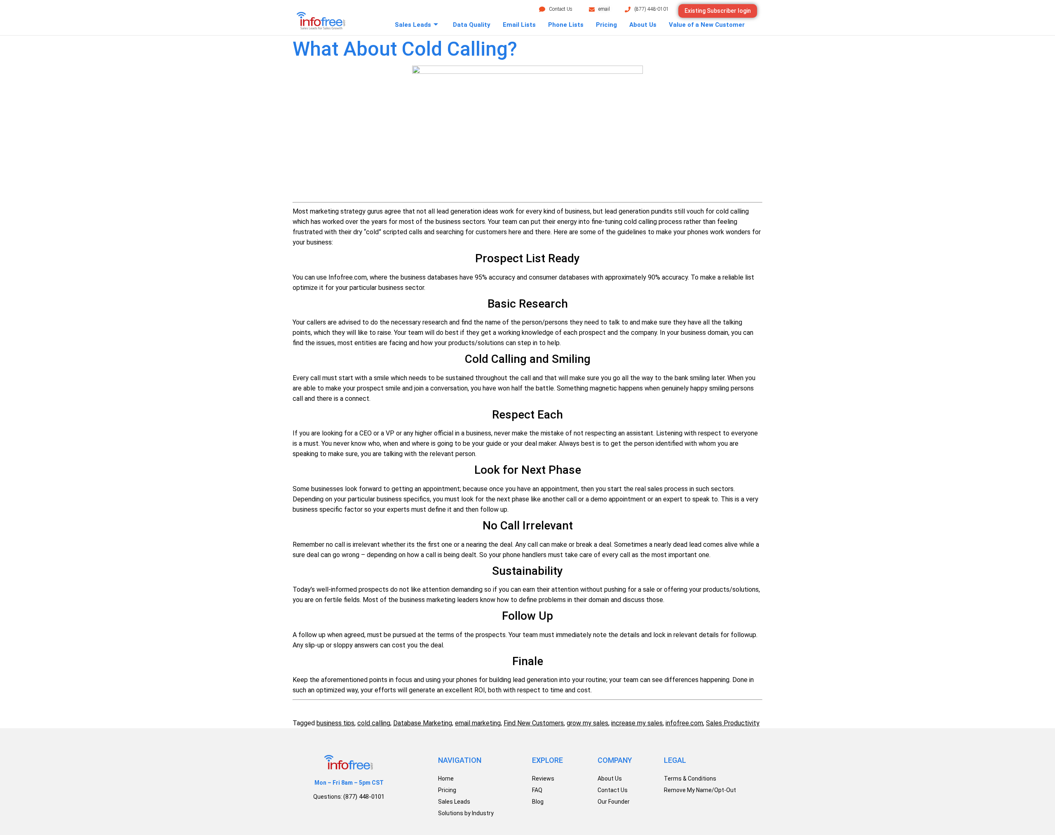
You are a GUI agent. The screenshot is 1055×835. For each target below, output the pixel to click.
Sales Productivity (733, 723)
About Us (642, 24)
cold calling (373, 723)
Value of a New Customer (707, 24)
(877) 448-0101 (651, 9)
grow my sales (587, 723)
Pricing (606, 24)
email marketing (478, 723)
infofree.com (684, 723)
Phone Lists (566, 24)
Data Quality (471, 24)
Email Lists (519, 24)
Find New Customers (534, 723)
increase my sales (637, 723)
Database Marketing (422, 723)
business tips (335, 723)
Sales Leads (413, 24)
